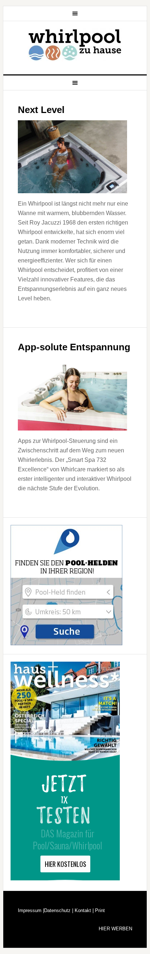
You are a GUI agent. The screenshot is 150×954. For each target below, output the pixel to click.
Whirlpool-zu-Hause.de (75, 44)
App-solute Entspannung (74, 347)
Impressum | (31, 910)
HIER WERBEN (115, 928)
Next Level (41, 109)
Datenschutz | (58, 910)
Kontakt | (83, 910)
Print (99, 910)
